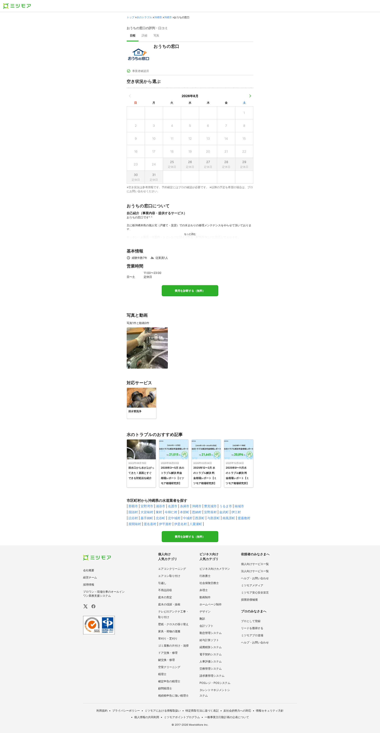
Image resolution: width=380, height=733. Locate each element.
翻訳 (202, 618)
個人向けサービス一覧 (255, 564)
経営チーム (90, 577)
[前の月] (130, 96)
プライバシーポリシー (126, 710)
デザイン (205, 611)
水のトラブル (144, 17)
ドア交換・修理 (168, 652)
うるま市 (225, 506)
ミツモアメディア (252, 585)
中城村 (188, 518)
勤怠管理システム (211, 633)
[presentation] (133, 35)
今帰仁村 (171, 512)
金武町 (224, 512)
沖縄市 (168, 17)
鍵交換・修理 (166, 659)
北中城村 (174, 518)
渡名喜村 (150, 524)
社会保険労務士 (209, 583)
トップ (130, 17)
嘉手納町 (147, 518)
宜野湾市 (147, 506)
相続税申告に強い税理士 (173, 695)
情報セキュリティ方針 (270, 710)
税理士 (162, 674)
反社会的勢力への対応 (237, 710)
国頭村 (133, 512)
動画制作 (205, 597)
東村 (159, 512)
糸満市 (184, 506)
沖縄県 (158, 17)
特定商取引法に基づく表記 (202, 710)
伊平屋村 (165, 524)
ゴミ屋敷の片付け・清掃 (173, 645)
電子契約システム (211, 654)
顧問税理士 (165, 688)
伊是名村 (180, 524)
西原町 (200, 518)
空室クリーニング (169, 667)
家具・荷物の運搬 (169, 631)
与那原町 (213, 518)
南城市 (239, 506)
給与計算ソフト (209, 640)
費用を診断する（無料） (190, 290)
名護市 (172, 506)
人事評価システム (211, 661)
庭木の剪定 (165, 597)
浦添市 (160, 506)
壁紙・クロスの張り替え (173, 624)
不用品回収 (165, 590)
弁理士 (204, 590)
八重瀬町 (195, 524)
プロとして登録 (250, 621)
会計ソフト (206, 625)
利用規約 (101, 710)
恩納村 (196, 512)
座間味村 (134, 524)
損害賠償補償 (249, 599)
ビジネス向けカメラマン (215, 568)
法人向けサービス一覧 (255, 571)
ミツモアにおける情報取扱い (163, 710)
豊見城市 (210, 506)
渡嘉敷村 (244, 518)
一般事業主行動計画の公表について (227, 717)
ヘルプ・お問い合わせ (255, 578)
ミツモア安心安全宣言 (255, 592)
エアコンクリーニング (172, 568)
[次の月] (250, 96)
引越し (162, 583)
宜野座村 (210, 512)
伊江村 (236, 512)
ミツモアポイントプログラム (182, 717)
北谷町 (160, 518)
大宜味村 (147, 512)
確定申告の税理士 (169, 681)
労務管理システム (211, 668)
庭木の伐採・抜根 (169, 604)
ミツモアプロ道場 (252, 635)
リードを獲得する (252, 628)
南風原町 (228, 518)
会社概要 (88, 570)
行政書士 (205, 575)
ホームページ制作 (211, 604)
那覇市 (133, 506)
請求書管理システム (212, 675)
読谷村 (133, 518)
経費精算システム (211, 647)
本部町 (184, 512)
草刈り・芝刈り (168, 638)
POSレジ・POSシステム (215, 682)
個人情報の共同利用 (146, 717)
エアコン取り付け (169, 575)
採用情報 (88, 584)
